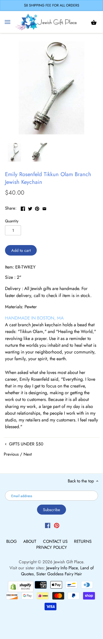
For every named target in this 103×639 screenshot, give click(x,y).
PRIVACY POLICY (51, 547)
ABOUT (30, 541)
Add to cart (21, 250)
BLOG (12, 541)
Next (28, 454)
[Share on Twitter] (30, 208)
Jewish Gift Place (68, 562)
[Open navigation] (7, 22)
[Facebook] (47, 525)
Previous (11, 454)
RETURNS (83, 541)
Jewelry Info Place (62, 568)
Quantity (11, 221)
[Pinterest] (56, 525)
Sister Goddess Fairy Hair (59, 574)
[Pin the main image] (37, 208)
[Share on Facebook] (23, 208)
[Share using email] (44, 208)
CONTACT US (56, 541)
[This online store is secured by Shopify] (21, 586)
